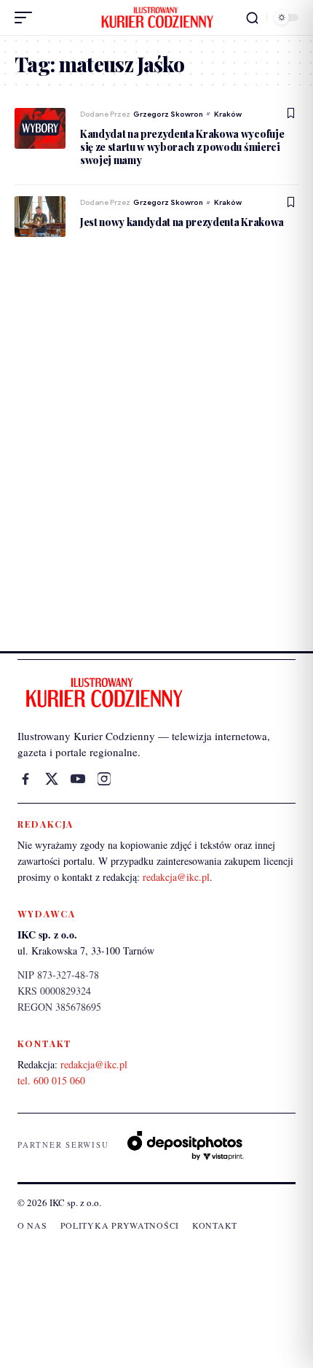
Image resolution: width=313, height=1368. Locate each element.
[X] (52, 779)
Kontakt (214, 1225)
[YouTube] (78, 779)
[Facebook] (25, 779)
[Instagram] (104, 779)
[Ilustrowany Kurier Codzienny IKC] (156, 17)
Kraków (228, 114)
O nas (32, 1225)
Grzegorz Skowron (168, 114)
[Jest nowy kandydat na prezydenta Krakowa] (40, 216)
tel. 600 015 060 (51, 1080)
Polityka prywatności (119, 1225)
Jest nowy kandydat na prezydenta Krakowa (182, 222)
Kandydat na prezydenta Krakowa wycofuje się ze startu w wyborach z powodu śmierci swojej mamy (182, 147)
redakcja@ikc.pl (176, 877)
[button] (27, 17)
